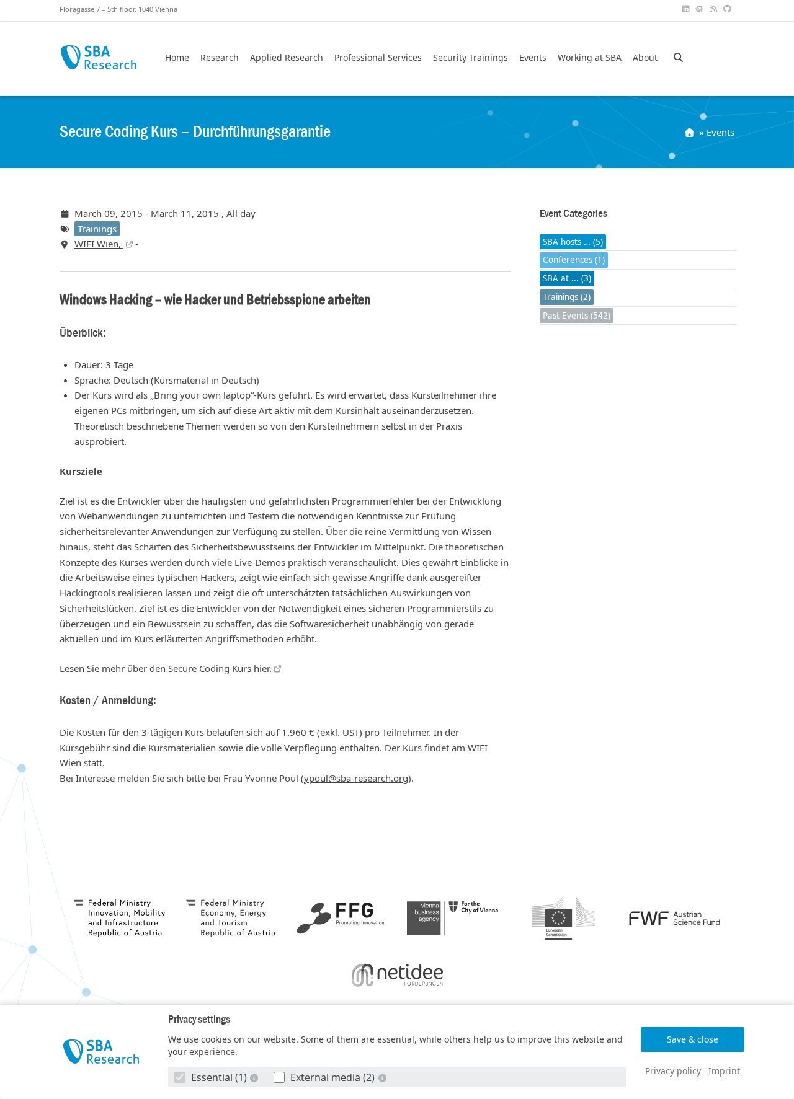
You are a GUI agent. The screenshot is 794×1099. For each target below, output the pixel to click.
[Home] (691, 132)
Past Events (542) (576, 315)
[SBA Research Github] (729, 9)
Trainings (97, 229)
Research (219, 57)
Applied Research (286, 57)
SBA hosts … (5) (573, 241)
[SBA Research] (101, 1051)
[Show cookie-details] (255, 1078)
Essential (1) (219, 1077)
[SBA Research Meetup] (701, 9)
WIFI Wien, (98, 243)
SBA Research (98, 57)
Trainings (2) (567, 296)
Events (532, 57)
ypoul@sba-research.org (356, 778)
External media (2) (332, 1077)
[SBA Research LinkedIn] (686, 9)
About (645, 57)
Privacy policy (673, 1071)
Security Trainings (470, 57)
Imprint (724, 1071)
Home (177, 57)
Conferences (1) (574, 260)
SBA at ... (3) (567, 278)
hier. (263, 668)
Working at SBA (590, 57)
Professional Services (378, 57)
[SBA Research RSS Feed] (714, 9)
